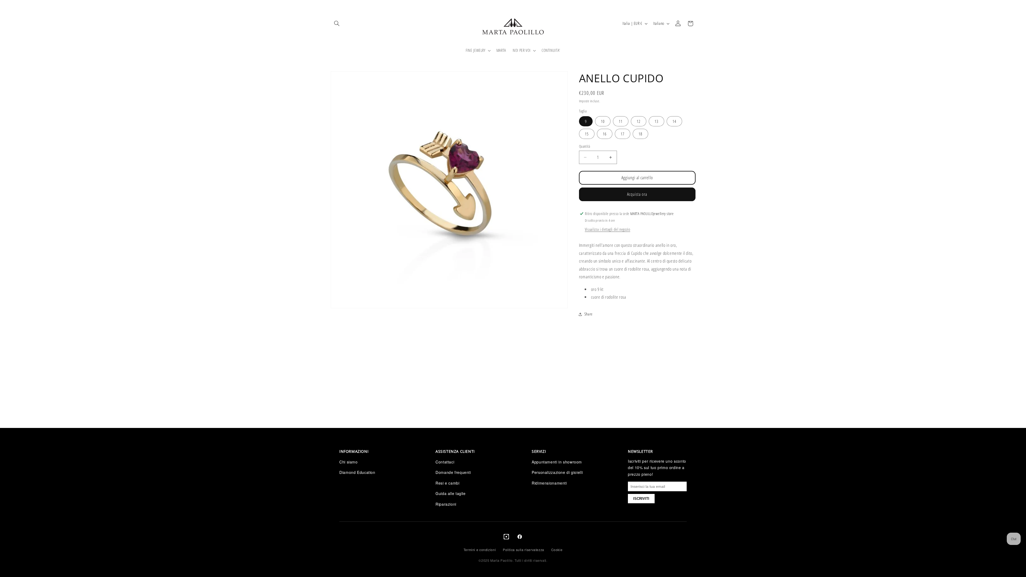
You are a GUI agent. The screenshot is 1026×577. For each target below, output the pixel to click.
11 (621, 121)
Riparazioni (446, 504)
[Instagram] (506, 538)
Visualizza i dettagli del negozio (607, 229)
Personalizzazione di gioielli (557, 472)
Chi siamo (348, 462)
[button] (337, 23)
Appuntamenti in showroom (557, 462)
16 (605, 134)
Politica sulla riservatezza (523, 549)
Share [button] (588, 314)
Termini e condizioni (480, 549)
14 (674, 121)
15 (587, 134)
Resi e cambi (448, 483)
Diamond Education (357, 472)
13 (656, 121)
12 (638, 121)
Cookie (557, 549)
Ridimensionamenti (549, 483)
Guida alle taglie (451, 493)
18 (640, 134)
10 (603, 121)
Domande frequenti (453, 472)
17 (622, 134)
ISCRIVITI (641, 499)
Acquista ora (637, 194)
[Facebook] (519, 538)
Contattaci (445, 462)
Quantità (584, 146)
